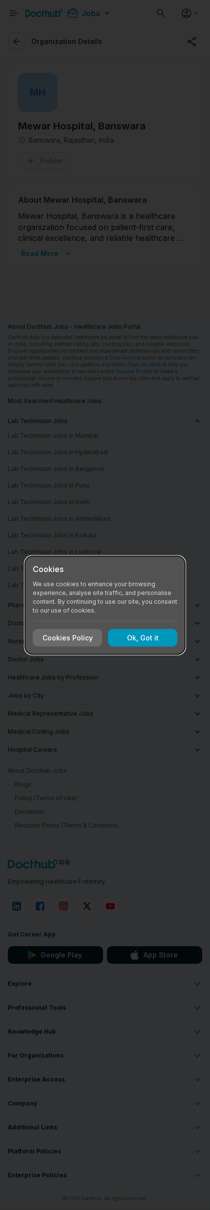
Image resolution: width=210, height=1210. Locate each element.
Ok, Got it (143, 638)
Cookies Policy (67, 638)
